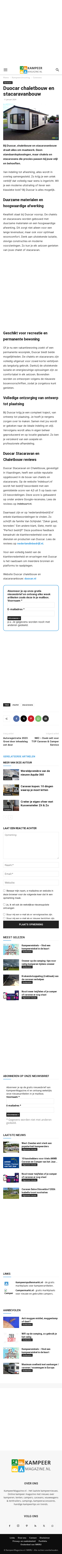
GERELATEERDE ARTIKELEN (19, 756)
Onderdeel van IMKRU (31, 1544)
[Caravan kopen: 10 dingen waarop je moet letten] (11, 790)
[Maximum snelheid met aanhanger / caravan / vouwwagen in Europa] (11, 1368)
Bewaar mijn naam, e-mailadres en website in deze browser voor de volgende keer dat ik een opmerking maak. (28, 894)
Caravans (37, 77)
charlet (15, 705)
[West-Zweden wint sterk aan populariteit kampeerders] (11, 1147)
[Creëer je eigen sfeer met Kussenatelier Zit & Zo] (11, 805)
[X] (24, 718)
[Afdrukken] (45, 718)
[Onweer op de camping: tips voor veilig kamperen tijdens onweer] (11, 964)
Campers (7, 809)
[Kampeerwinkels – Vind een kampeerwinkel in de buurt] (11, 949)
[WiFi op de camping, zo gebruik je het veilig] (11, 1337)
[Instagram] (18, 1526)
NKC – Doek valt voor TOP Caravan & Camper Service (45, 741)
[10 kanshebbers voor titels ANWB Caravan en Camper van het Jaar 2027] (11, 1162)
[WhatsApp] (38, 718)
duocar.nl (30, 578)
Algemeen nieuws (29, 997)
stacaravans (27, 705)
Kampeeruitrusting (21, 77)
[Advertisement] (31, 33)
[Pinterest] (31, 718)
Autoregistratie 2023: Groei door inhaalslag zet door (15, 741)
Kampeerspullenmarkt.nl (29, 1282)
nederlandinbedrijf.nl (30, 543)
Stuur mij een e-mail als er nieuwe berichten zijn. (30, 918)
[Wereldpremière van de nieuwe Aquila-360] (11, 774)
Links (12, 1537)
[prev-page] (5, 817)
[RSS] (35, 1526)
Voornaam (14, 600)
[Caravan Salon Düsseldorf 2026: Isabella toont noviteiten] (11, 1193)
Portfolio (43, 1541)
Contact (33, 1537)
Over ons (22, 1537)
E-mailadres (16, 609)
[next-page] (10, 817)
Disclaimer (45, 1537)
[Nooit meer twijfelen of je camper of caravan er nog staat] (11, 995)
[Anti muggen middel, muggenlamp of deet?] (11, 1322)
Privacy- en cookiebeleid (24, 1541)
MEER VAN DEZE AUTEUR (17, 762)
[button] (5, 70)
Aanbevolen (27, 951)
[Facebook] (16, 718)
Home (6, 77)
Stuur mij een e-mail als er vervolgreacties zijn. (29, 914)
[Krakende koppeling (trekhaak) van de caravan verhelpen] (11, 980)
